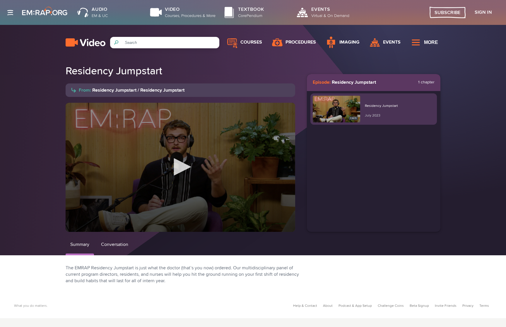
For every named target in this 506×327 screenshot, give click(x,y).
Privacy (467, 306)
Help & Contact (305, 306)
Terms (484, 306)
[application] (180, 167)
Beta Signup (419, 306)
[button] (180, 167)
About (328, 306)
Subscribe (448, 12)
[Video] (85, 42)
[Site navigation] (10, 12)
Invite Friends (446, 306)
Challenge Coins (391, 306)
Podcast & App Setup (355, 306)
